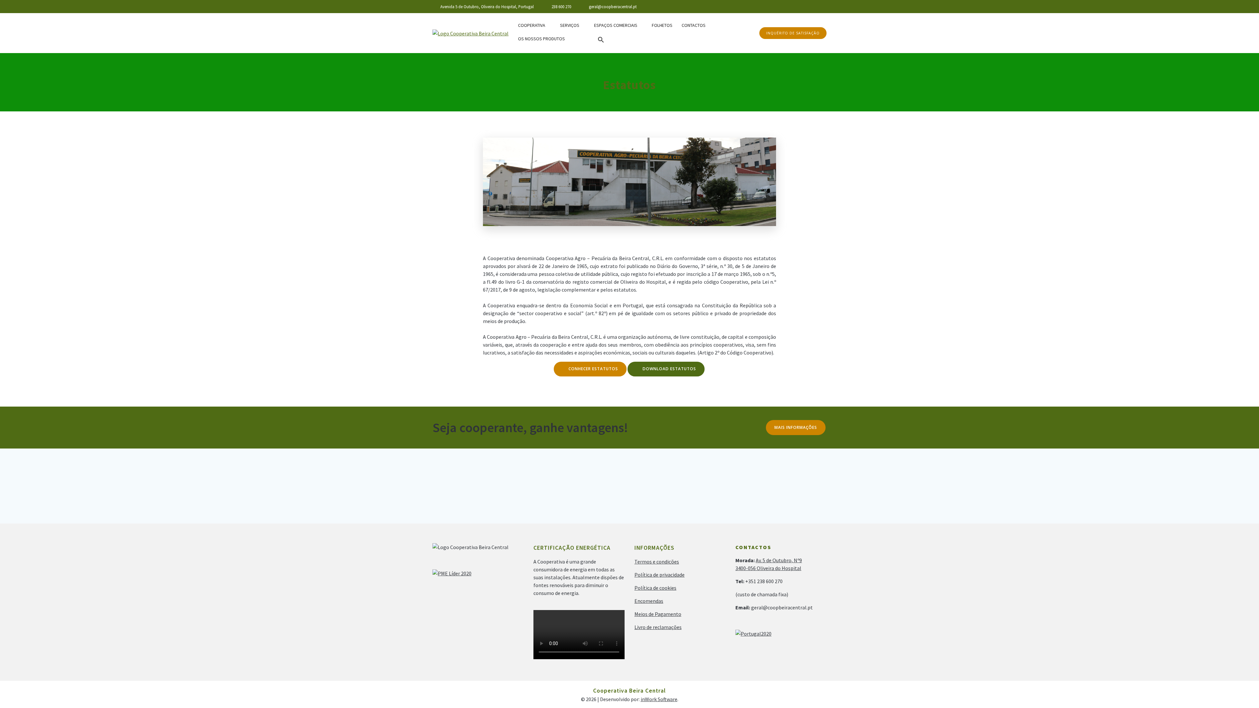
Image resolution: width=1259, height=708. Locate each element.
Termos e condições (656, 561)
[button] (601, 40)
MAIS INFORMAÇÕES (795, 427)
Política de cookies (655, 587)
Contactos (694, 25)
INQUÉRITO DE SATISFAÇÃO (793, 33)
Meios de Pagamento (657, 614)
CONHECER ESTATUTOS (593, 369)
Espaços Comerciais (615, 25)
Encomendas (648, 601)
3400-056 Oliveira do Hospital (768, 568)
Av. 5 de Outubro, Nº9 (779, 560)
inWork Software (659, 699)
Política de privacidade (659, 574)
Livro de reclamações (658, 627)
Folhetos (662, 25)
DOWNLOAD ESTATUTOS (669, 369)
